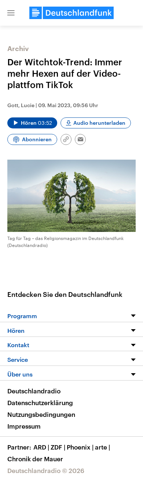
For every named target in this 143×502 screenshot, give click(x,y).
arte (102, 447)
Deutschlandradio (33, 390)
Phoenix (80, 447)
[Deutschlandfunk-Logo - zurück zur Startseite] (71, 13)
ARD (41, 447)
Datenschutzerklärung (40, 402)
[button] (11, 13)
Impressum (24, 426)
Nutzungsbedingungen (41, 414)
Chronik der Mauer (35, 458)
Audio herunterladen (99, 123)
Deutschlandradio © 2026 (45, 470)
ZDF (58, 447)
